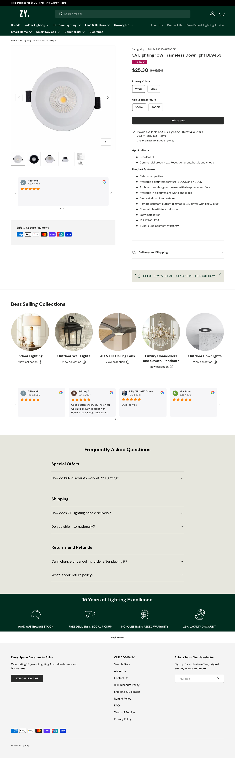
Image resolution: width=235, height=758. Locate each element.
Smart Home (19, 32)
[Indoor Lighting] (30, 332)
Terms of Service (124, 712)
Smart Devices (46, 32)
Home (14, 41)
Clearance (96, 32)
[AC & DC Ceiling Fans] (117, 332)
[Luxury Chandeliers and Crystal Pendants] (161, 332)
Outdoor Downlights (205, 356)
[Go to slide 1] (60, 208)
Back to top (117, 637)
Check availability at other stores (155, 140)
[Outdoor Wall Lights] (74, 332)
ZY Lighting (24, 745)
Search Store (122, 664)
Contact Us (174, 25)
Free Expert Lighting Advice (205, 25)
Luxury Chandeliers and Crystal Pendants (161, 358)
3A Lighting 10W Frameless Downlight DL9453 (40, 41)
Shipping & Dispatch (127, 692)
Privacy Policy (123, 719)
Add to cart (178, 120)
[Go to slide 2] (63, 208)
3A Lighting (138, 49)
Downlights (121, 25)
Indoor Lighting (35, 25)
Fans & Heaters (95, 25)
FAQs (117, 705)
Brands (15, 25)
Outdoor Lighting (65, 25)
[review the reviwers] (104, 182)
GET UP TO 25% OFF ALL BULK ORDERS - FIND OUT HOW (179, 276)
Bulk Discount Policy (127, 685)
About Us (157, 25)
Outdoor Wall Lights (73, 356)
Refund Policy (122, 698)
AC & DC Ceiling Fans (117, 356)
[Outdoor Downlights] (205, 332)
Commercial (73, 32)
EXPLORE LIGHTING (27, 678)
